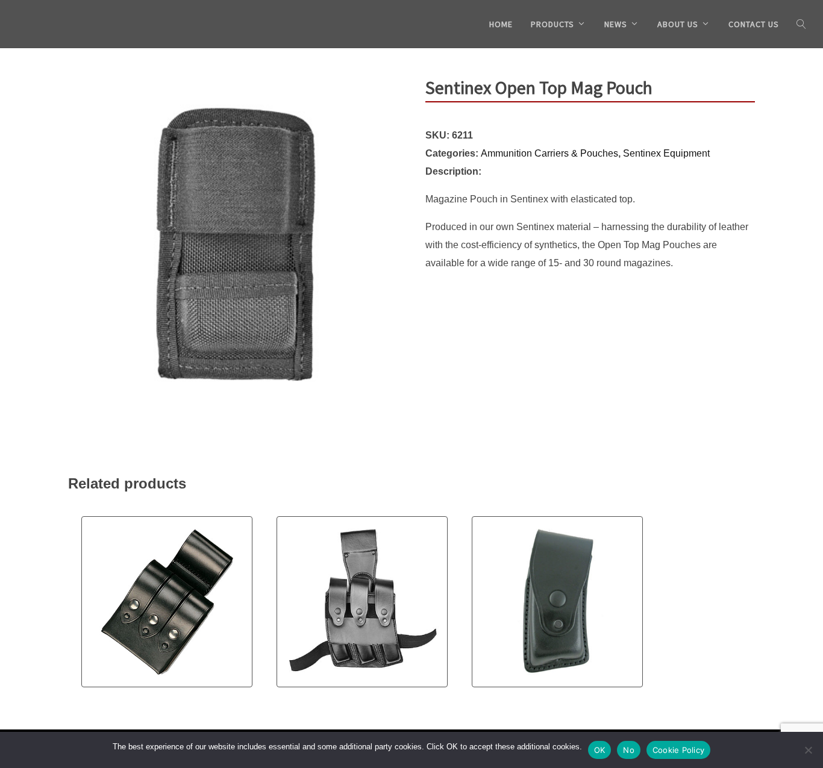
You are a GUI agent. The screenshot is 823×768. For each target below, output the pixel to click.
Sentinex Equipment (666, 153)
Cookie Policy (678, 750)
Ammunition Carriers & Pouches (549, 153)
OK (600, 750)
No (628, 750)
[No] (808, 750)
